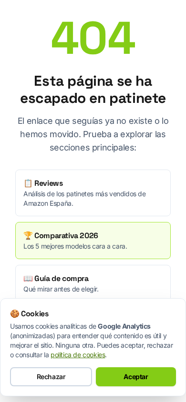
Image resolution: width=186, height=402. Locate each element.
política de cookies (78, 355)
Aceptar (136, 376)
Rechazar (51, 376)
